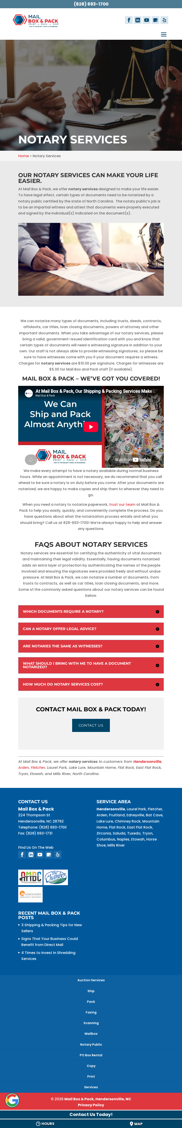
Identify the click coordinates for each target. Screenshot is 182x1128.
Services (91, 1087)
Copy (91, 1066)
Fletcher (37, 767)
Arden (23, 767)
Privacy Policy (91, 1105)
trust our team (122, 504)
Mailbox (91, 1033)
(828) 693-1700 (91, 4)
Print (91, 1076)
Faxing (91, 1012)
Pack (91, 1001)
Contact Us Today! (91, 1114)
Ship (91, 991)
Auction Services (91, 980)
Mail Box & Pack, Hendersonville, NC (97, 1099)
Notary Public (91, 1044)
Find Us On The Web (35, 847)
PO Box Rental (91, 1055)
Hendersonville (147, 761)
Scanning (91, 1023)
